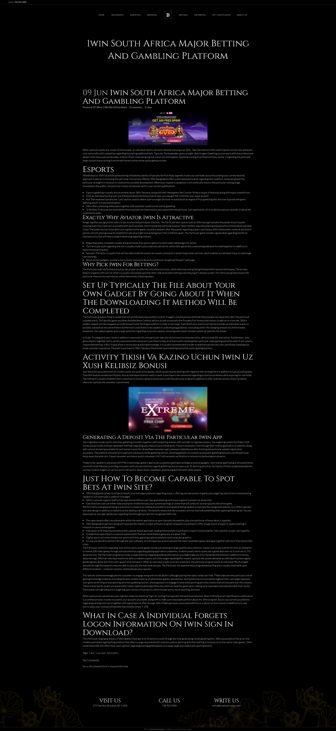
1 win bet (100, 652)
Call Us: (17, 2)
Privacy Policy (186, 729)
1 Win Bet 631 (110, 107)
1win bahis (113, 652)
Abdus (123, 107)
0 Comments (135, 107)
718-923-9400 (169, 705)
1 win (91, 652)
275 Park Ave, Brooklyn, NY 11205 (110, 705)
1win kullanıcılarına (193, 578)
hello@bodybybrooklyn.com (226, 705)
